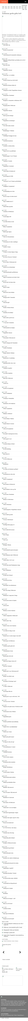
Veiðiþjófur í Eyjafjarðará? (9, 186)
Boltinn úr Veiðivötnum (8, 499)
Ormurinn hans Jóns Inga (8, 832)
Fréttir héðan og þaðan (8, 206)
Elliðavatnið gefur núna (8, 853)
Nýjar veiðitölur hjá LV (8, 201)
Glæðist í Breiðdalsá (7, 348)
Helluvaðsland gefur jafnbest (9, 777)
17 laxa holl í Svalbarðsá (8, 322)
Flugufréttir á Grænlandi (8, 166)
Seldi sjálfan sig (6, 45)
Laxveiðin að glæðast (7, 373)
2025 (6, 6)
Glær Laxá (5, 539)
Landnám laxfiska (7, 908)
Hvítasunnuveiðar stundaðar (9, 762)
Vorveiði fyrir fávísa (7, 580)
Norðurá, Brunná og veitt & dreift (10, 80)
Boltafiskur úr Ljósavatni (8, 797)
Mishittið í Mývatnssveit (8, 787)
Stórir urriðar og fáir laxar (8, 317)
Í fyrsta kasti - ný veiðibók (8, 75)
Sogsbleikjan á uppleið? (8, 868)
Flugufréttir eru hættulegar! (9, 120)
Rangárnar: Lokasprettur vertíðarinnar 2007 (12, 100)
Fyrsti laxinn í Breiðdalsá (8, 494)
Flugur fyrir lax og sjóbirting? (9, 151)
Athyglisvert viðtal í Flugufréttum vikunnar (12, 90)
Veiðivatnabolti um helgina (9, 327)
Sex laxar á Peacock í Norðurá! (10, 257)
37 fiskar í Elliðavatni (7, 686)
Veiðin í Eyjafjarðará (7, 408)
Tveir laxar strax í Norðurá (9, 701)
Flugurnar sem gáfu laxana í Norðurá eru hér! (13, 706)
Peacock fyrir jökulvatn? (8, 822)
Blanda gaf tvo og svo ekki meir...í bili (11, 696)
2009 (25, 8)
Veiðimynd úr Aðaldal (8, 888)
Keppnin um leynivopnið (8, 918)
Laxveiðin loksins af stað (8, 221)
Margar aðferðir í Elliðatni (8, 353)
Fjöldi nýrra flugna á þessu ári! (9, 661)
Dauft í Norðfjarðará (7, 393)
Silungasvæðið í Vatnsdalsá (9, 297)
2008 (23, 9)
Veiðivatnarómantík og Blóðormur (10, 272)
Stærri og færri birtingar (8, 115)
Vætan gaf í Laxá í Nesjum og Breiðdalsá (12, 181)
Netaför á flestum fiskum (8, 307)
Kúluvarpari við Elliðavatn (9, 640)
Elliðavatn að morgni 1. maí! (9, 898)
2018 (25, 6)
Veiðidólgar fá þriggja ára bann (9, 135)
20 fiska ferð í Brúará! (8, 575)
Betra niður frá (6, 454)
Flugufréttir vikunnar (7, 70)
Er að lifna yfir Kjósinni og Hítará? (10, 469)
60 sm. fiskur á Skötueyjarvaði (9, 262)
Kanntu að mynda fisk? (8, 50)
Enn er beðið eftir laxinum (8, 529)
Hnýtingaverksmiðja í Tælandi (9, 873)
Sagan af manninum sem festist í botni (11, 277)
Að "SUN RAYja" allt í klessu (9, 827)
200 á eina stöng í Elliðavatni (9, 590)
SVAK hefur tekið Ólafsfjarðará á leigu (11, 565)
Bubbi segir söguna (7, 231)
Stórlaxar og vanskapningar (9, 267)
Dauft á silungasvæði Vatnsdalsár (10, 342)
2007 (26, 9)
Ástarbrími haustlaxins (8, 140)
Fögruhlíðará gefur (7, 716)
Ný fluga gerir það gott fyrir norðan (10, 863)
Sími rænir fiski (6, 65)
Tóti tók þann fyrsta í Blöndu (9, 711)
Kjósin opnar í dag (7, 620)
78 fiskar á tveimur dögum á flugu (10, 252)
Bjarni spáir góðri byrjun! (8, 736)
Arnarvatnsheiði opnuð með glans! (10, 550)
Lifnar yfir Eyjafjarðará (8, 428)
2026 (3, 6)
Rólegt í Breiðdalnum (7, 767)
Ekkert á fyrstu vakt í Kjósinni (9, 625)
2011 (20, 8)
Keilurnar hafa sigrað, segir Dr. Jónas (11, 817)
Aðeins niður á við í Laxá (8, 560)
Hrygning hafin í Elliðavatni (9, 105)
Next (19, 951)
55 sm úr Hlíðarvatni (7, 459)
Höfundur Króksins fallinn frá (9, 85)
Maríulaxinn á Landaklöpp (9, 358)
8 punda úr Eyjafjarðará (8, 388)
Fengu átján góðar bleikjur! (9, 837)
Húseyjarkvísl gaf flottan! (8, 848)
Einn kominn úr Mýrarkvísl (9, 484)
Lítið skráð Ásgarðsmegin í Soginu (10, 812)
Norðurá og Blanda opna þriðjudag (10, 721)
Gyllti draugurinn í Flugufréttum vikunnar (12, 509)
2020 (20, 6)
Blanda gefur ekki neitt (8, 656)
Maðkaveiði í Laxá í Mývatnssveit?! (11, 671)
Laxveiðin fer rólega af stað (9, 630)
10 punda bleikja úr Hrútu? (9, 443)
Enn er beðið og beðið (8, 514)
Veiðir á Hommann (7, 504)
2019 (23, 6)
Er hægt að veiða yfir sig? (8, 741)
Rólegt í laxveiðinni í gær (8, 676)
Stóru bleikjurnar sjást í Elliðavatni (10, 555)
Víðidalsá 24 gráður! (7, 368)
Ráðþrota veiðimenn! (7, 413)
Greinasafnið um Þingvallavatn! (10, 883)
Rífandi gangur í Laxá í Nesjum (10, 156)
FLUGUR (4, 1)
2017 (3, 8)
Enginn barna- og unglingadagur (10, 726)
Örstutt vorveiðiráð (6, 959)
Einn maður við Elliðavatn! (9, 802)
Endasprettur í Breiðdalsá (8, 95)
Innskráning (24, 5)
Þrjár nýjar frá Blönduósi (8, 913)
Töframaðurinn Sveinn (8, 651)
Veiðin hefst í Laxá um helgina (9, 807)
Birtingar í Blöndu (7, 544)
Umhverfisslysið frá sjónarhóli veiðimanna (12, 55)
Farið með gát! (6, 302)
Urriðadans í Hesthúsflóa (8, 398)
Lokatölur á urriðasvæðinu (9, 145)
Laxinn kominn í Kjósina (8, 772)
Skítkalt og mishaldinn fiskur (9, 782)
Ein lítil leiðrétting (7, 449)
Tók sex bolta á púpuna (8, 757)
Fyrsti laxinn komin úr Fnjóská (9, 600)
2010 (23, 8)
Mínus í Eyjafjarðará (7, 226)
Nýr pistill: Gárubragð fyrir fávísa (10, 433)
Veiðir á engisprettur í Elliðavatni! (10, 615)
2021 (17, 6)
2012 (17, 8)
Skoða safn (4, 972)
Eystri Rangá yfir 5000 (8, 176)
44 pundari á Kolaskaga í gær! (9, 681)
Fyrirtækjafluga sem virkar (9, 191)
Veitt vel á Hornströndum (8, 236)
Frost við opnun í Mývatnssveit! (10, 792)
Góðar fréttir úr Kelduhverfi (9, 171)
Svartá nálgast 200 (7, 216)
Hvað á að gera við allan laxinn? (10, 196)
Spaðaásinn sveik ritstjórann (9, 403)
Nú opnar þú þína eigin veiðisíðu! (10, 878)
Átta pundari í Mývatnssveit (9, 337)
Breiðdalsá (5, 893)
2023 (11, 6)
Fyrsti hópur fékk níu (7, 691)
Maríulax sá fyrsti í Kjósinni (9, 610)
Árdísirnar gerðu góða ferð (9, 646)
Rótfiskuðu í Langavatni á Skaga (10, 595)
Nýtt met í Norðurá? (7, 666)
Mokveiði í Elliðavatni (8, 378)
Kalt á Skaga (6, 534)
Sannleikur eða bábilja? (8, 312)
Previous (4, 951)
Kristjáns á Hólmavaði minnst (9, 842)
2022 (14, 6)
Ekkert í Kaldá (6, 287)
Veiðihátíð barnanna (7, 752)
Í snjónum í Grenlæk (7, 161)
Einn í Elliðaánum (7, 570)
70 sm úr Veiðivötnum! (8, 519)
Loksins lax (5, 383)
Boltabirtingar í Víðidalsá (8, 130)
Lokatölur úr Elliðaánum (8, 211)
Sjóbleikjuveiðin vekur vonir (9, 363)
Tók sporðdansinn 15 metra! (9, 747)
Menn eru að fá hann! (7, 903)
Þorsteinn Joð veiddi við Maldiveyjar (11, 858)
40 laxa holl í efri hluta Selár (9, 282)
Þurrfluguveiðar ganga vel (8, 524)
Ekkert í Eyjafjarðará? (8, 479)
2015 (9, 8)
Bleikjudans (5, 464)
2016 (6, 8)
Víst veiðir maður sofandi (8, 125)
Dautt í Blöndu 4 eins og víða (9, 489)
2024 (9, 6)
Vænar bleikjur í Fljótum (8, 418)
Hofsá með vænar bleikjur (8, 292)
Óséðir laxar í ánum (7, 731)
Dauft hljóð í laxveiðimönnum (9, 585)
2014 (12, 8)
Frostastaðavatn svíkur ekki (9, 474)
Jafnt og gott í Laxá (7, 438)
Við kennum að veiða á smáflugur (10, 241)
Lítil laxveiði (6, 605)
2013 (14, 8)
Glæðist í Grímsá (6, 246)
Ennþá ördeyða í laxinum (8, 423)
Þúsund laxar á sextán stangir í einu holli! (12, 635)
